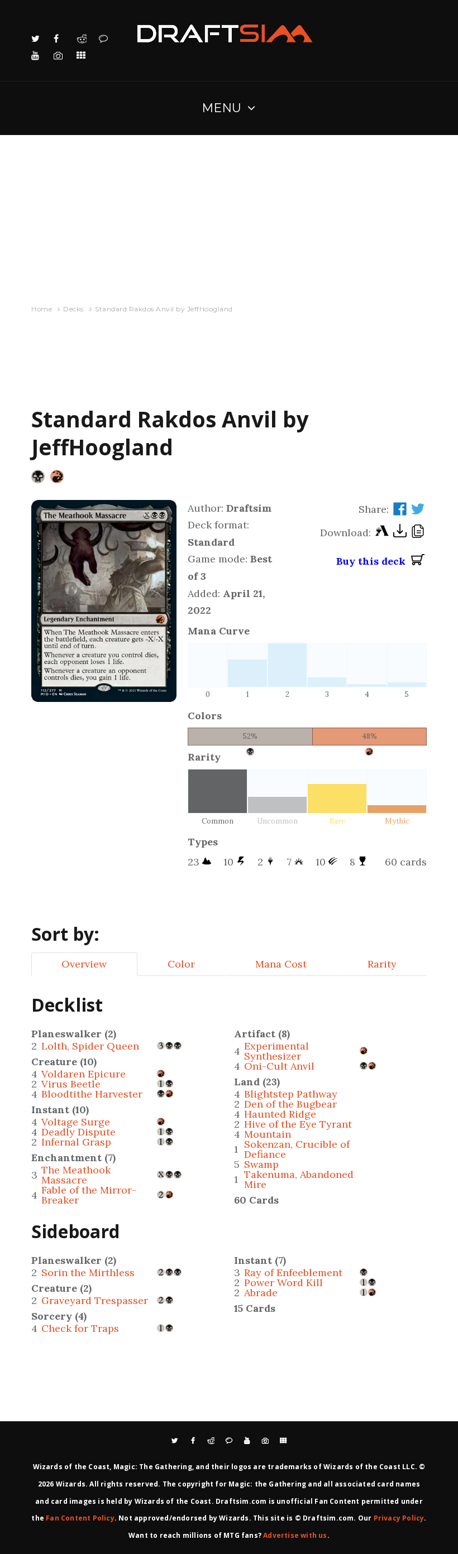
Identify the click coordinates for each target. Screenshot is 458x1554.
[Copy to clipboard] (417, 533)
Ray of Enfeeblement (293, 1272)
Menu (222, 107)
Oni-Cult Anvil (279, 1066)
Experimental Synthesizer (276, 1051)
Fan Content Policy (80, 1518)
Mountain (267, 1134)
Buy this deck (373, 561)
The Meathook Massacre (76, 1174)
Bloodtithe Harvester (91, 1094)
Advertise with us (295, 1535)
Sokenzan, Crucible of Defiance (297, 1149)
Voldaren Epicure (83, 1073)
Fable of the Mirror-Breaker (88, 1194)
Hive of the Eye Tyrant (298, 1124)
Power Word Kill (283, 1282)
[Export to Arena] (382, 533)
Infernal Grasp (76, 1142)
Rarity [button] (382, 964)
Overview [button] (84, 964)
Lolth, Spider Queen (90, 1046)
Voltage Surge (75, 1121)
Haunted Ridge (280, 1114)
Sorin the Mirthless (88, 1272)
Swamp (261, 1164)
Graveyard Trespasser (94, 1300)
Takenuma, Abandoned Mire (299, 1179)
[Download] (400, 533)
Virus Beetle (71, 1083)
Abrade (261, 1292)
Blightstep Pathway (290, 1094)
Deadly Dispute (78, 1131)
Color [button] (181, 964)
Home (41, 309)
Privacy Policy (399, 1518)
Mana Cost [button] (281, 964)
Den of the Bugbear (290, 1104)
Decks (73, 309)
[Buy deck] (417, 561)
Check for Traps (80, 1328)
